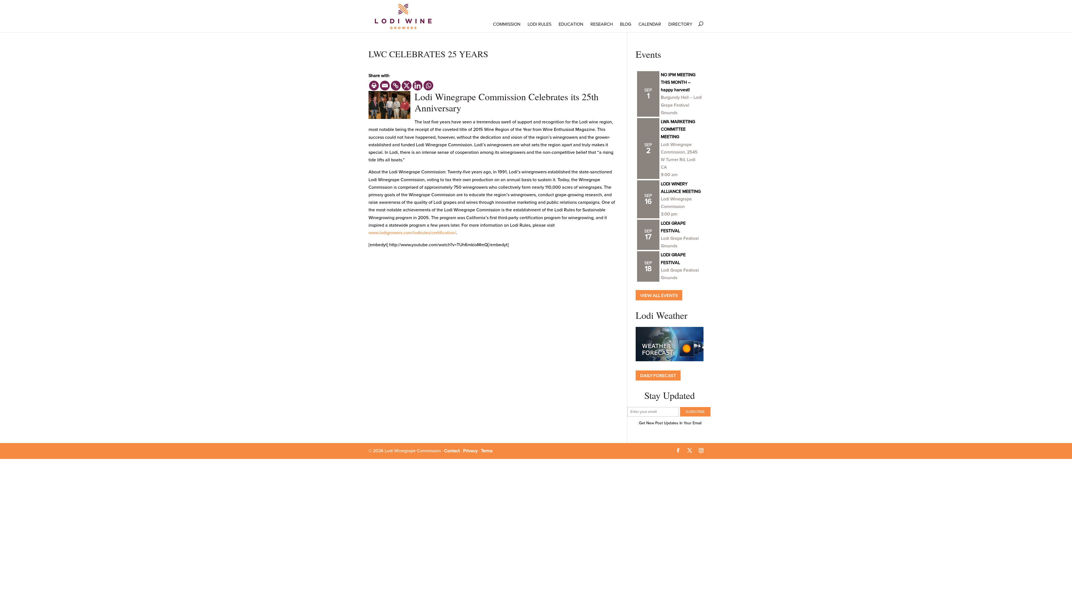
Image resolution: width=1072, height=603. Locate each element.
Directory (680, 24)
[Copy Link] (396, 85)
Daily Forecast (658, 375)
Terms (486, 451)
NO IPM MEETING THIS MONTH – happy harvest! (678, 82)
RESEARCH (601, 24)
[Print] (374, 85)
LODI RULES (539, 24)
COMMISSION (506, 24)
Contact (452, 451)
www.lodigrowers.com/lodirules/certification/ (412, 233)
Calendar (649, 24)
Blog (625, 24)
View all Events (659, 295)
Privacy (470, 451)
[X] (406, 85)
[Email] (385, 85)
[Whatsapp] (428, 85)
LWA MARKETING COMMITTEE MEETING (678, 129)
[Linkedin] (417, 85)
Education (571, 24)
